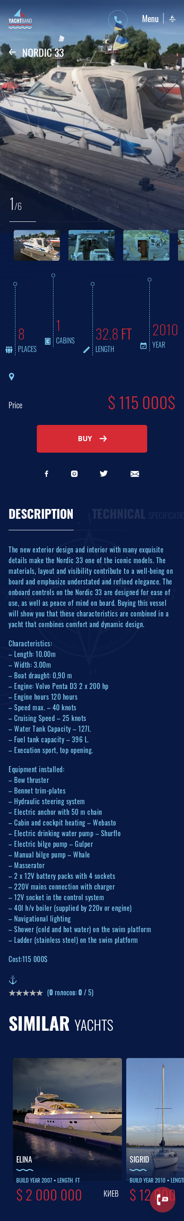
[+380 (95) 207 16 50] (118, 19)
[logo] (20, 20)
